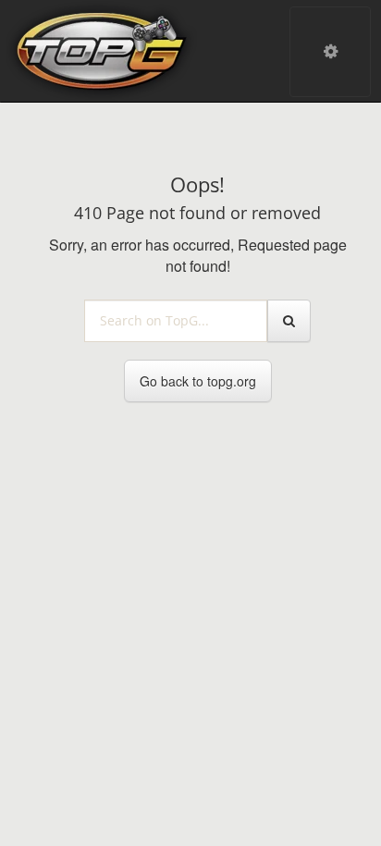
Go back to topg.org (198, 381)
